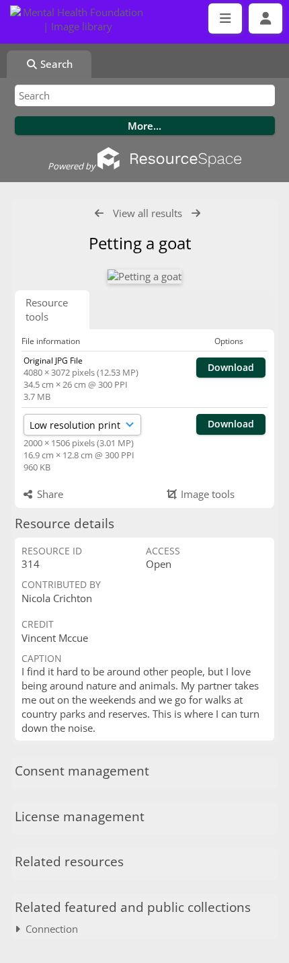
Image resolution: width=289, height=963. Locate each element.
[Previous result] (99, 213)
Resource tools (47, 309)
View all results (147, 213)
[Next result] (196, 213)
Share (48, 494)
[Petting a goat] (144, 276)
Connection (49, 928)
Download (231, 367)
